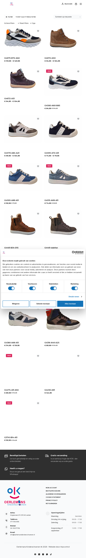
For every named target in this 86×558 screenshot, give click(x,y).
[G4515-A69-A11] (63, 177)
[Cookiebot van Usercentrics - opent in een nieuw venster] (73, 252)
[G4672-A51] (23, 78)
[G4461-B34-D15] (23, 224)
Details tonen (74, 297)
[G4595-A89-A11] (23, 177)
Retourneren (51, 503)
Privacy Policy (52, 500)
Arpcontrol (65, 547)
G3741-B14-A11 (10, 437)
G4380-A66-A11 (11, 342)
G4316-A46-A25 (51, 342)
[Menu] (81, 4)
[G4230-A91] (63, 366)
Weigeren (15, 304)
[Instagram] (43, 554)
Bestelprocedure (53, 491)
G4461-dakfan (51, 248)
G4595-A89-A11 (11, 200)
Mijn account (51, 488)
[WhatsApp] (47, 554)
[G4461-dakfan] (63, 224)
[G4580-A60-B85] (63, 82)
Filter (10, 17)
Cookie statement (53, 497)
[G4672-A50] (63, 37)
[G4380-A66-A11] (23, 319)
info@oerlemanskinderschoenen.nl (22, 535)
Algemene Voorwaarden (56, 494)
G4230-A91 (49, 390)
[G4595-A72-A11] (63, 129)
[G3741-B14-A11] (23, 414)
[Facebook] (35, 554)
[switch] (32, 288)
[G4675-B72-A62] (23, 37)
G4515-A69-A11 (51, 200)
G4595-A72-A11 (51, 153)
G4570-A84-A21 (11, 153)
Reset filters (24, 23)
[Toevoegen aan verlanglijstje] (38, 31)
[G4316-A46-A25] (63, 319)
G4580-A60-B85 (52, 105)
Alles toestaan (70, 304)
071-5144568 (14, 521)
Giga (33, 23)
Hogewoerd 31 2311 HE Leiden (20, 515)
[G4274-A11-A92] (23, 366)
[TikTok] (51, 554)
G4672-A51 (9, 98)
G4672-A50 (50, 58)
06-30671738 (15, 528)
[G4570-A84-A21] (23, 129)
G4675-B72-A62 (12, 58)
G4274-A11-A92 (11, 390)
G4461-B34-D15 (11, 248)
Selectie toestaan (43, 304)
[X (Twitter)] (39, 554)
